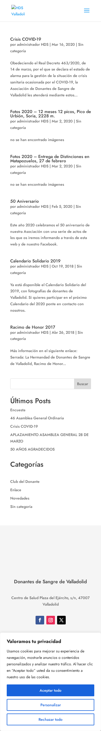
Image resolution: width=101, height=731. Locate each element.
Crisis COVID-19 (25, 39)
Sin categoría (21, 506)
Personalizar (50, 705)
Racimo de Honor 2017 (32, 327)
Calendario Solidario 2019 (35, 261)
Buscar (82, 383)
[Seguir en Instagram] (50, 620)
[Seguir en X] (61, 620)
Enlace (15, 490)
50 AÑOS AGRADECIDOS (32, 449)
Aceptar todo (50, 690)
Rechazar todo (50, 719)
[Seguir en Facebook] (40, 620)
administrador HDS (32, 44)
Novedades (19, 498)
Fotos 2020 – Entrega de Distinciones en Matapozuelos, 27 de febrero (49, 158)
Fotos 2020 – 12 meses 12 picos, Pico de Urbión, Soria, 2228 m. (50, 113)
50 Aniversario (24, 201)
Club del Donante (25, 481)
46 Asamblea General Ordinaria (37, 418)
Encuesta (17, 410)
